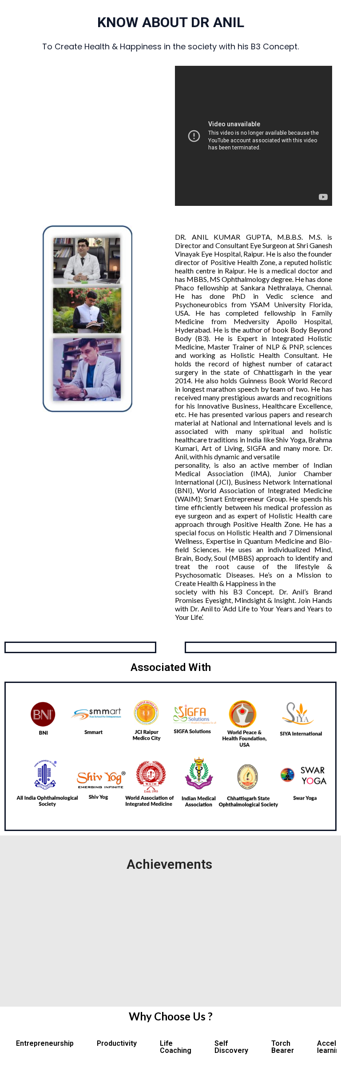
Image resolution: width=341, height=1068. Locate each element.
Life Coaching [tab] (175, 1047)
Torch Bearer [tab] (282, 1047)
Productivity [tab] (117, 1043)
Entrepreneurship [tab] (45, 1043)
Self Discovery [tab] (231, 1047)
